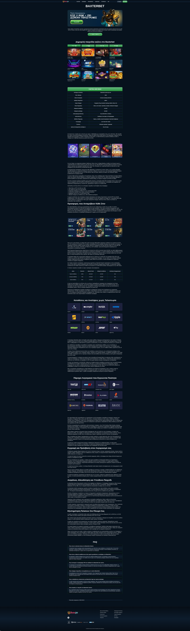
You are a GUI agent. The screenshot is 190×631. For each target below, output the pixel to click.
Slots (115, 45)
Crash (101, 45)
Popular (73, 45)
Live (87, 45)
